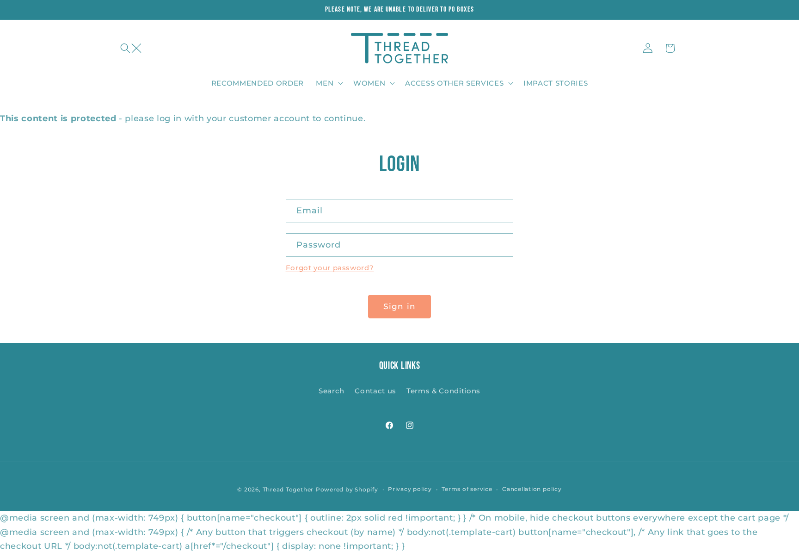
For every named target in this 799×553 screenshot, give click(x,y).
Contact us (375, 390)
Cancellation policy (532, 488)
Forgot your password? (330, 267)
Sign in (399, 306)
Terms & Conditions (443, 390)
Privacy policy (410, 488)
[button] (131, 48)
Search (331, 390)
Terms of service (467, 488)
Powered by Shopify (347, 489)
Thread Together (288, 489)
